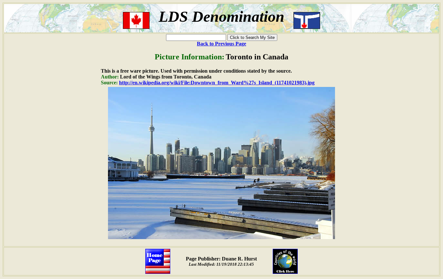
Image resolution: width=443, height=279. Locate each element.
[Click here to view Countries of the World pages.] (285, 272)
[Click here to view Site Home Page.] (157, 272)
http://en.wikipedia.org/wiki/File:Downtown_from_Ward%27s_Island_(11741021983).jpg (217, 82)
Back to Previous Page (221, 43)
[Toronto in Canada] (221, 237)
